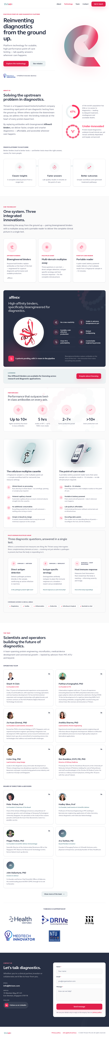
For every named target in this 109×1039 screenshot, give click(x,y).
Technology (68, 4)
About (59, 4)
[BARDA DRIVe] (54, 920)
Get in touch (98, 4)
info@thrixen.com (11, 986)
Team (78, 4)
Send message (79, 1007)
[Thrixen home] (8, 4)
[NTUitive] (54, 936)
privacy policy (97, 1012)
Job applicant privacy (69, 1033)
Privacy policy (56, 1033)
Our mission (38, 64)
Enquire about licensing (88, 376)
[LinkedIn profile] (49, 674)
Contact (85, 4)
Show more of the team (53, 894)
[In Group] (89, 920)
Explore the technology (16, 64)
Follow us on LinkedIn (18, 1005)
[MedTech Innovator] (9, 76)
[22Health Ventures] (19, 920)
